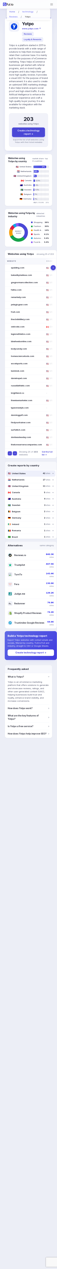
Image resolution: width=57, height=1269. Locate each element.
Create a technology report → (28, 132)
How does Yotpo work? (28, 708)
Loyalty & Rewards (32, 39)
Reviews (28, 34)
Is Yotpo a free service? (28, 726)
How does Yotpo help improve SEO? (28, 733)
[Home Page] (8, 4)
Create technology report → (30, 652)
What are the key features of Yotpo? (28, 717)
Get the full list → (47, 453)
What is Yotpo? (28, 677)
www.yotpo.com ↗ (31, 28)
